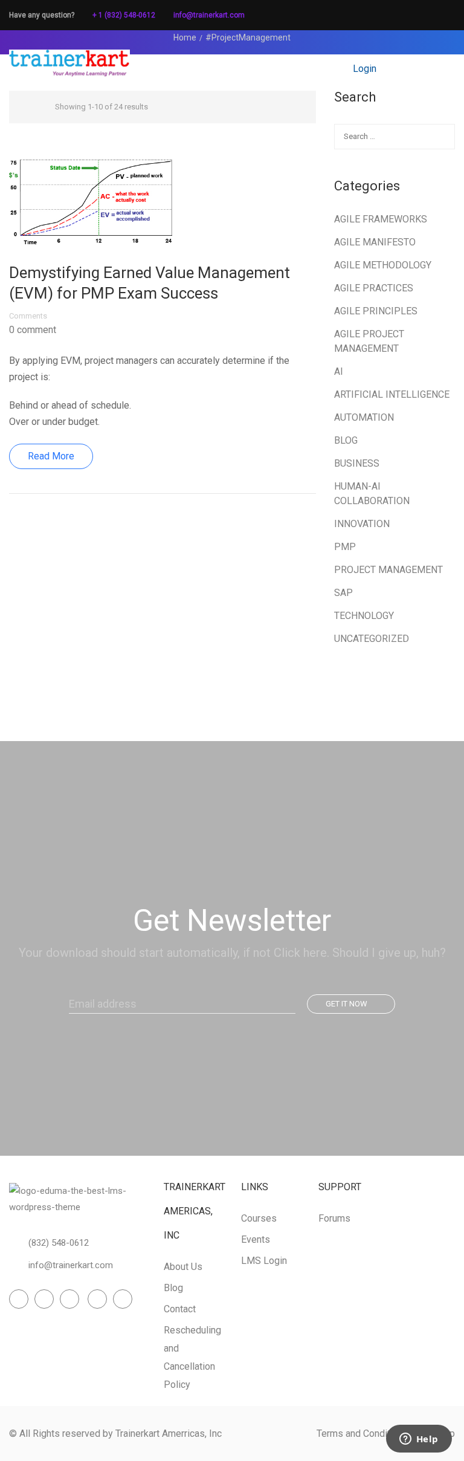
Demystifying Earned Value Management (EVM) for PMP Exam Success (149, 283)
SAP (343, 592)
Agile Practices (373, 288)
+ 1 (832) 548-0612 (123, 15)
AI (338, 371)
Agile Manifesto (375, 242)
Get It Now (346, 1003)
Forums (334, 1218)
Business (356, 463)
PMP (345, 546)
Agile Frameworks (380, 219)
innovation (362, 524)
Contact (180, 1309)
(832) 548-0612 (58, 1242)
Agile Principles (375, 311)
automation (364, 417)
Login (364, 68)
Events (255, 1239)
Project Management (388, 569)
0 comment (32, 330)
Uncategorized (371, 638)
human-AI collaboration (372, 494)
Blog (346, 440)
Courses (259, 1218)
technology (364, 615)
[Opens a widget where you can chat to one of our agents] (418, 1440)
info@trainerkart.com (209, 15)
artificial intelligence (392, 394)
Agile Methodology (382, 265)
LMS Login (264, 1260)
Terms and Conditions (362, 1433)
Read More (51, 456)
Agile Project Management (369, 341)
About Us (183, 1266)
